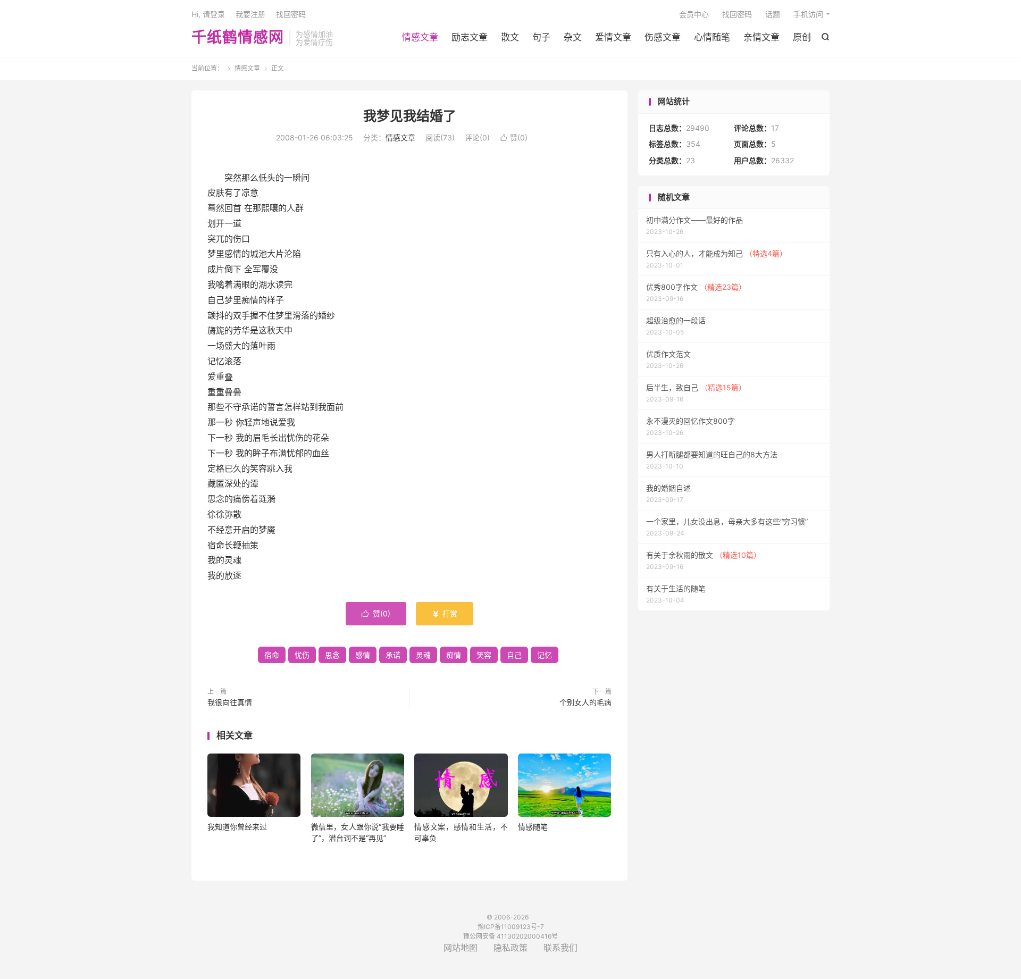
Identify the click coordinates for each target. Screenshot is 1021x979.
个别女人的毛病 (585, 702)
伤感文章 (663, 37)
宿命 (271, 654)
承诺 (393, 654)
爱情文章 (613, 37)
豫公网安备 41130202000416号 (510, 936)
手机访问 (808, 14)
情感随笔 (533, 826)
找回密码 (737, 14)
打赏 (444, 613)
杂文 (573, 37)
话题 (772, 14)
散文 (510, 37)
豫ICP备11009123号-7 (511, 927)
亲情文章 (761, 37)
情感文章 (420, 37)
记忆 (544, 654)
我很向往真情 (229, 702)
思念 (332, 654)
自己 (514, 654)
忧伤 (302, 654)
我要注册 (250, 14)
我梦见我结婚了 (409, 116)
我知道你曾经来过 (237, 826)
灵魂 (423, 654)
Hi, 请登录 (208, 14)
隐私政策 (510, 947)
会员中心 (694, 14)
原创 (802, 37)
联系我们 (560, 947)
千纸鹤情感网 (237, 37)
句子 (541, 37)
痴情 (453, 654)
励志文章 (469, 37)
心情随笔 (712, 37)
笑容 (483, 654)
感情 (362, 654)
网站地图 (460, 947)
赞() (514, 137)
